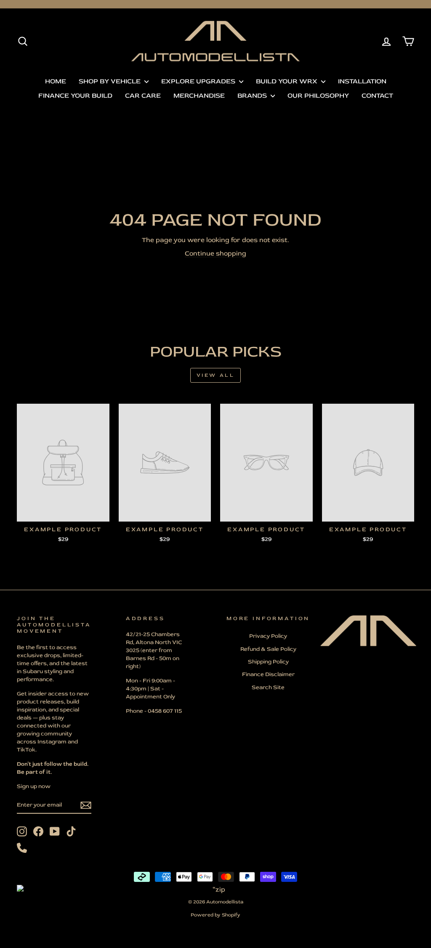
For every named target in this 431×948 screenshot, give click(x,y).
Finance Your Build (75, 95)
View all (216, 375)
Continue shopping (215, 253)
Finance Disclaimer (268, 674)
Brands (253, 95)
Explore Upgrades (199, 81)
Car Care (143, 95)
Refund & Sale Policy (268, 648)
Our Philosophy (318, 95)
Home (55, 81)
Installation (362, 81)
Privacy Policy (268, 635)
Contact (377, 95)
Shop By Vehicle (110, 81)
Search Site (268, 687)
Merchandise (199, 95)
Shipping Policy (268, 661)
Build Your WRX (287, 81)
